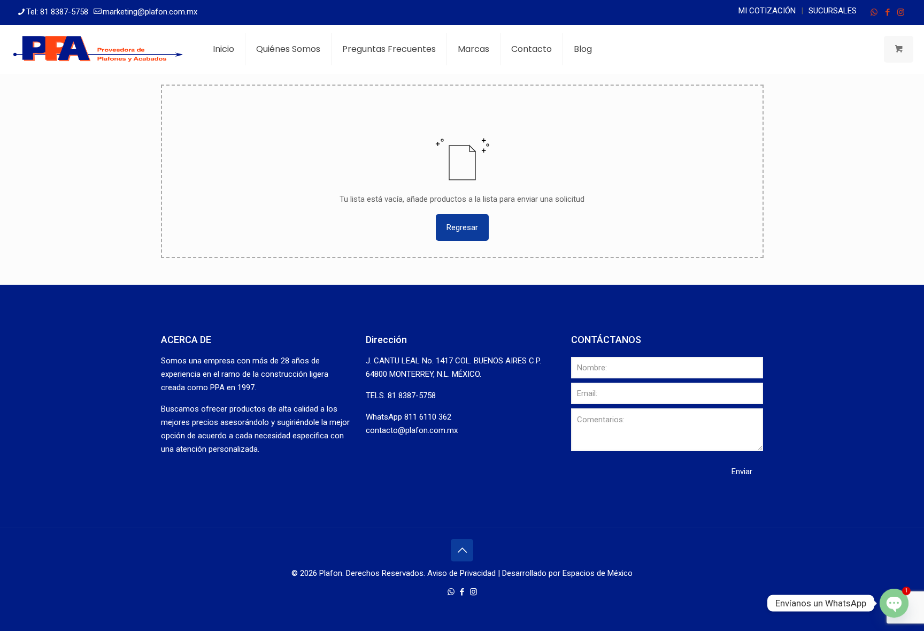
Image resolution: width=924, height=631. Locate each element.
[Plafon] (98, 49)
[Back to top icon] (462, 550)
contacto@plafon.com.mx (412, 430)
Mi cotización (767, 11)
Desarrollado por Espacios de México (567, 573)
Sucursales (832, 11)
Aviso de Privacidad (461, 573)
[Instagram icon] (901, 12)
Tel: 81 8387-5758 (57, 12)
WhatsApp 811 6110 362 (408, 417)
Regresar (462, 227)
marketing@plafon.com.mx (150, 12)
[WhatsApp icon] (874, 12)
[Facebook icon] (887, 12)
